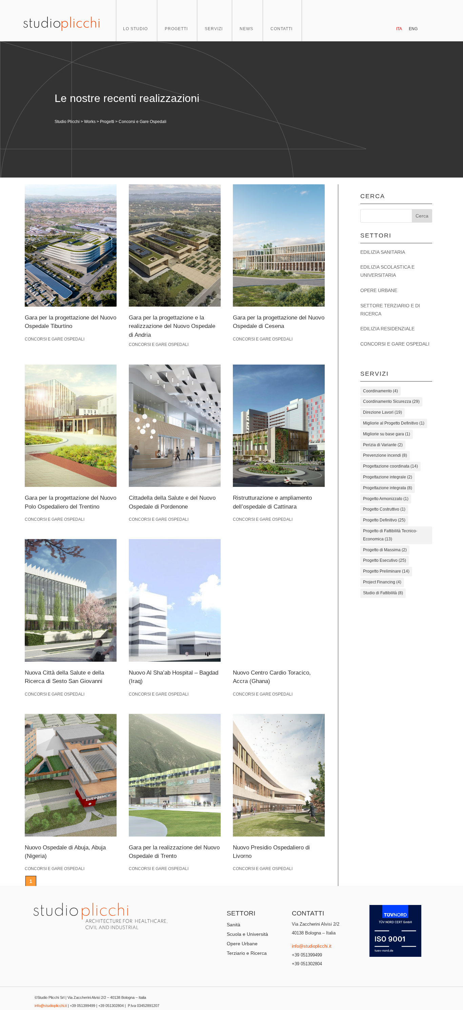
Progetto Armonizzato (385, 498)
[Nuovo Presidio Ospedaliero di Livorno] (279, 775)
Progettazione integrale (387, 477)
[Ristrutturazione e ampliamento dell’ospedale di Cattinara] (279, 426)
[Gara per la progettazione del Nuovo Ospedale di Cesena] (279, 245)
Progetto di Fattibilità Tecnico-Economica (390, 535)
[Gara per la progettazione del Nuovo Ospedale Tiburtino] (71, 245)
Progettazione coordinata (390, 466)
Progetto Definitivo (384, 520)
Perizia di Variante (383, 444)
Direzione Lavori (382, 412)
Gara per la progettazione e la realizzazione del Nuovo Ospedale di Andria (172, 326)
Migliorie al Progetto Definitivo (393, 423)
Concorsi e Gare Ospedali (54, 339)
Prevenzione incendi (385, 455)
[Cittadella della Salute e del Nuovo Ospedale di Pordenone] (175, 426)
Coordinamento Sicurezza (391, 401)
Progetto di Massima (385, 550)
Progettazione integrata (387, 488)
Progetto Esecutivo (384, 560)
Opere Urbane (378, 290)
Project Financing (382, 582)
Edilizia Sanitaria (382, 252)
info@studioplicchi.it (311, 946)
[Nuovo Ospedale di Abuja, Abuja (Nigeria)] (71, 775)
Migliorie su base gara (386, 434)
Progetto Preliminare (386, 571)
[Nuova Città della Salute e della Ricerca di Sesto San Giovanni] (71, 600)
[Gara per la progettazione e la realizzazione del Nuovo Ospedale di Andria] (175, 245)
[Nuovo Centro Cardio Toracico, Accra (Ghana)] (279, 600)
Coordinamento (380, 391)
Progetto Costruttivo (384, 509)
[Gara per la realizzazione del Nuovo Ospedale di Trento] (175, 775)
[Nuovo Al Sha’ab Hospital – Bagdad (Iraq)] (175, 600)
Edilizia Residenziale (387, 328)
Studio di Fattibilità (383, 593)
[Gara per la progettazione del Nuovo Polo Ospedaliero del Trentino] (71, 426)
